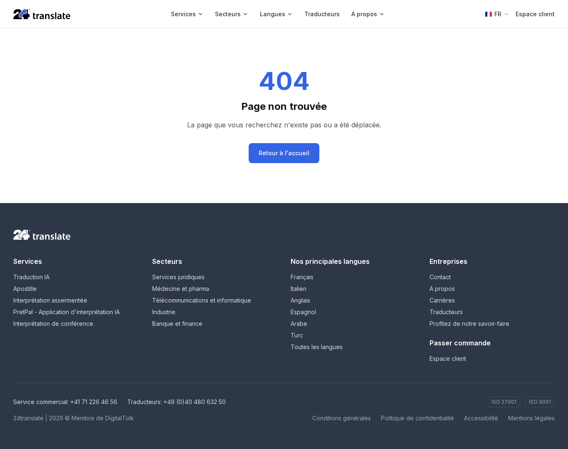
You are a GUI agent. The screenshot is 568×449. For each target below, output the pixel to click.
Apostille (25, 288)
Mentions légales (531, 418)
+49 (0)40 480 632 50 (194, 401)
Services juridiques (178, 276)
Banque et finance (177, 323)
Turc (297, 335)
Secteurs (228, 13)
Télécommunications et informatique (201, 300)
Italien (298, 288)
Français (302, 276)
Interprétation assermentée (50, 300)
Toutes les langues (317, 346)
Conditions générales (341, 418)
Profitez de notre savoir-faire (469, 323)
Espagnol (303, 311)
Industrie (163, 311)
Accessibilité (481, 418)
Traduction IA (31, 276)
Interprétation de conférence (53, 323)
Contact (440, 276)
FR (497, 13)
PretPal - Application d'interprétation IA (66, 311)
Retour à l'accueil (284, 152)
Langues (272, 13)
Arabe (299, 323)
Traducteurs (322, 13)
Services (183, 13)
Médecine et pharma (180, 288)
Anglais (300, 300)
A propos (364, 13)
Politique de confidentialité (417, 418)
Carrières (442, 300)
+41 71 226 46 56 (93, 401)
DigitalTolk (119, 418)
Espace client (535, 13)
